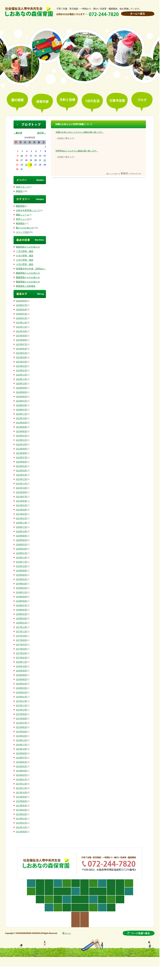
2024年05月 (21, 401)
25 (26, 165)
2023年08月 (21, 427)
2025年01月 (21, 370)
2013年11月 (21, 788)
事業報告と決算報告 (26, 286)
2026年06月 (21, 309)
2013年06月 (21, 805)
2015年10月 (21, 710)
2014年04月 (21, 771)
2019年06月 (21, 575)
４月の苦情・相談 (24, 264)
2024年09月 (21, 388)
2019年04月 (21, 584)
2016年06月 (21, 679)
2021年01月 (21, 518)
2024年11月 (21, 379)
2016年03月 (21, 688)
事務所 (19, 191)
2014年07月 (21, 758)
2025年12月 (21, 323)
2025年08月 (21, 340)
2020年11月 (21, 527)
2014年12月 (21, 740)
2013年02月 (21, 819)
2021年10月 (21, 488)
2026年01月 (21, 318)
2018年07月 (21, 605)
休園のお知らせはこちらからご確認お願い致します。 (80, 132)
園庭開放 (20, 206)
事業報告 (20, 223)
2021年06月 (21, 501)
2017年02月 (21, 658)
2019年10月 (21, 566)
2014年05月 (21, 766)
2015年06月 (21, 727)
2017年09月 (21, 640)
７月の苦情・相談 (24, 251)
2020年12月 (21, 523)
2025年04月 (21, 357)
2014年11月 (21, 745)
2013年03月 (21, 814)
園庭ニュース (22, 215)
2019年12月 (21, 557)
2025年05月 (21, 353)
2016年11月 (21, 662)
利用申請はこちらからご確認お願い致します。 (77, 151)
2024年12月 (21, 375)
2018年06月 (21, 610)
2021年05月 (21, 505)
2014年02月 (21, 775)
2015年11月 (21, 705)
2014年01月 (21, 779)
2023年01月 (21, 440)
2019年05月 (21, 579)
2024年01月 (21, 410)
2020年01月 (21, 553)
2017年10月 (21, 636)
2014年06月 (21, 762)
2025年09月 (21, 336)
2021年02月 (21, 514)
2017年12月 (21, 627)
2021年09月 (21, 492)
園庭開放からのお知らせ (28, 247)
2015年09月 (21, 714)
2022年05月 (21, 466)
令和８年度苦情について (28, 210)
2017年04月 (21, 649)
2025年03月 (21, 362)
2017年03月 (21, 653)
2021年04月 (21, 510)
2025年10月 (21, 331)
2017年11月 (21, 631)
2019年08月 (21, 571)
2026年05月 (21, 314)
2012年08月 (21, 832)
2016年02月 (21, 692)
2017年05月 (21, 644)
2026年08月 (21, 301)
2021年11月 (21, 483)
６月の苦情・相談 (24, 256)
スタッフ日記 (22, 232)
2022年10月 (21, 444)
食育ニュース (22, 219)
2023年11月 (21, 414)
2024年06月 (21, 396)
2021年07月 (21, 497)
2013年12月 (21, 784)
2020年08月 (21, 536)
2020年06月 (21, 540)
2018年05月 (21, 614)
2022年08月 (21, 453)
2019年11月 (21, 562)
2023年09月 (21, 423)
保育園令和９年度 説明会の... (31, 269)
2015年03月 (21, 736)
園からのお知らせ (24, 228)
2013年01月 (21, 823)
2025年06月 (21, 349)
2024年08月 (21, 392)
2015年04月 (21, 731)
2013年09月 (21, 797)
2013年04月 (21, 810)
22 (45, 160)
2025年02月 (21, 366)
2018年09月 (21, 597)
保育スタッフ (22, 187)
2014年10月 (21, 749)
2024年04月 (21, 405)
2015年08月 (21, 718)
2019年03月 (21, 588)
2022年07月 (21, 457)
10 (22, 156)
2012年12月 (21, 827)
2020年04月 (21, 549)
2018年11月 (21, 592)
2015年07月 (21, 723)
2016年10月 (21, 666)
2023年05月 (21, 436)
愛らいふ (66, 933)
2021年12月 (21, 479)
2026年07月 (21, 305)
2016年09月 (21, 671)
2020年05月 (21, 544)
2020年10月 (21, 531)
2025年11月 (21, 327)
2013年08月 (21, 801)
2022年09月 (21, 449)
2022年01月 (21, 475)
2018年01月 (21, 623)
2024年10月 (21, 383)
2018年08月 (21, 601)
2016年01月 (21, 697)
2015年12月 (21, 701)
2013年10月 (21, 792)
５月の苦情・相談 (24, 260)
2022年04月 (21, 470)
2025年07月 (21, 344)
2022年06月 (21, 462)
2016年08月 (21, 675)
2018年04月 (21, 618)
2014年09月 (21, 753)
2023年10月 (21, 418)
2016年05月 (21, 684)
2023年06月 (21, 431)
